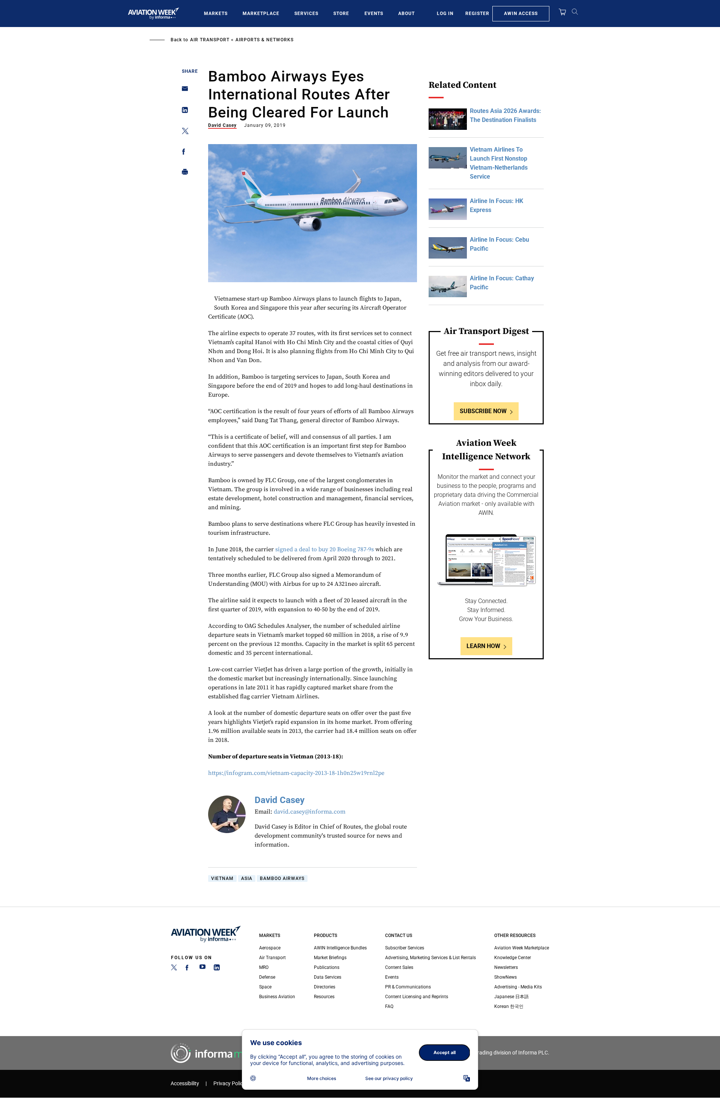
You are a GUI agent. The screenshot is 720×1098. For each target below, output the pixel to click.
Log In (445, 13)
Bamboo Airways (282, 878)
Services (306, 13)
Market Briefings (330, 957)
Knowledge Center (512, 957)
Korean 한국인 (509, 1006)
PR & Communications (408, 987)
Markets (216, 13)
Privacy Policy (229, 1083)
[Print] (183, 173)
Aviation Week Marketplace (521, 948)
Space (265, 987)
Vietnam (222, 878)
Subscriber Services (404, 948)
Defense (267, 977)
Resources (324, 996)
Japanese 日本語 (511, 996)
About (406, 13)
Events (373, 13)
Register (477, 13)
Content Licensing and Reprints (416, 996)
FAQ (389, 1006)
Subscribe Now (483, 411)
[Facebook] (188, 969)
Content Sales (399, 967)
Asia (246, 878)
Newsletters (506, 967)
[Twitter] (174, 969)
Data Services (327, 977)
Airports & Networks (265, 39)
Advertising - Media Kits (518, 987)
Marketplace (261, 13)
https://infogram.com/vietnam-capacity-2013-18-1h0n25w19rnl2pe (296, 773)
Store (341, 13)
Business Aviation (277, 996)
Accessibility (185, 1083)
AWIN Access (521, 13)
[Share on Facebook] (183, 153)
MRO (263, 967)
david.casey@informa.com (309, 811)
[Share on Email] (183, 91)
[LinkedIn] (217, 969)
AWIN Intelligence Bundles (340, 948)
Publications (326, 967)
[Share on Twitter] (183, 132)
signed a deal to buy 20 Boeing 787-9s (324, 549)
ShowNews (505, 977)
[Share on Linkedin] (183, 111)
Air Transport (210, 39)
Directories (324, 987)
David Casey (222, 125)
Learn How (483, 646)
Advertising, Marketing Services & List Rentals (430, 957)
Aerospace (269, 948)
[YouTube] (203, 969)
